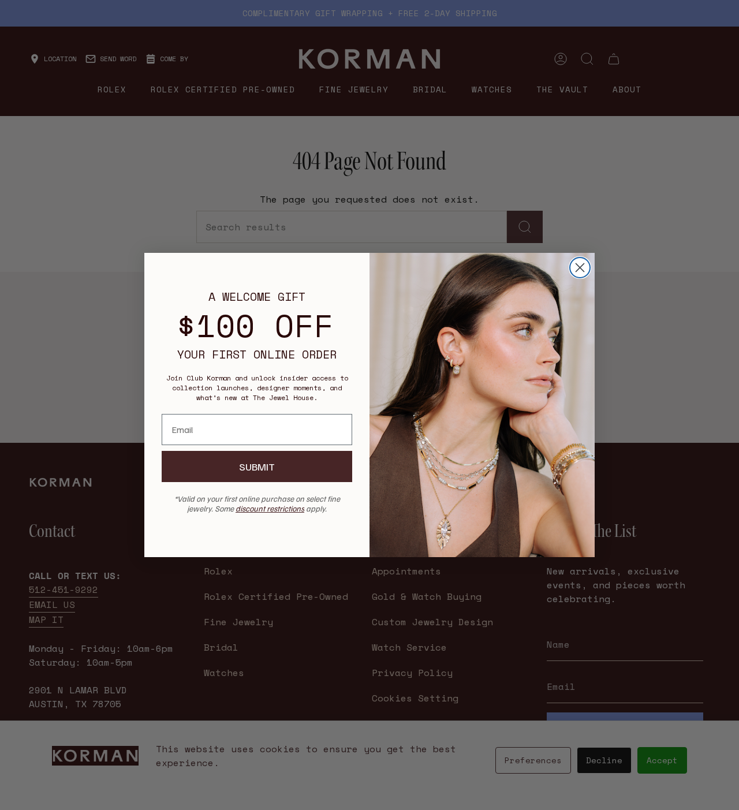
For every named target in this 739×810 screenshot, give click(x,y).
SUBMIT (257, 466)
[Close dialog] (580, 267)
